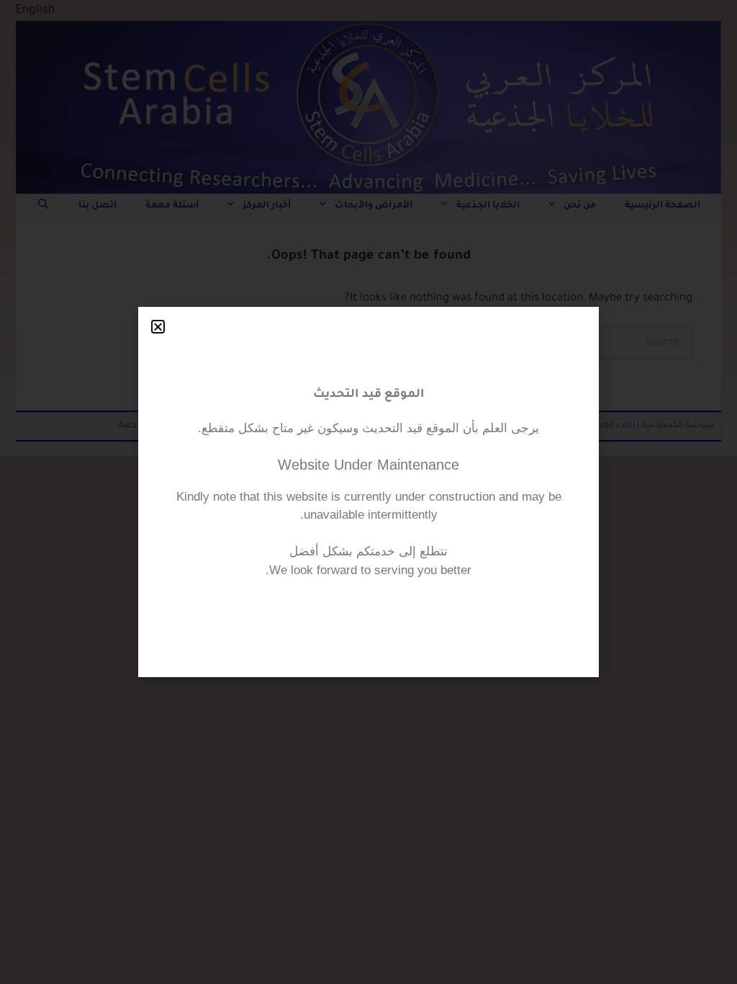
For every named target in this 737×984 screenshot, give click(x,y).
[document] (368, 492)
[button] (158, 326)
